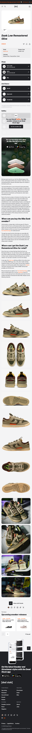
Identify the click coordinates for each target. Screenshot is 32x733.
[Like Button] (30, 44)
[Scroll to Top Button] (29, 648)
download (20, 272)
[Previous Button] (3, 634)
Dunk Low (11, 260)
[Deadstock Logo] (16, 6)
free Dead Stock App (22, 270)
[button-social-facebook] (14, 607)
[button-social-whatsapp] (17, 607)
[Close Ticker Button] (30, 2)
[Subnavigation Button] (2, 6)
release (27, 265)
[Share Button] (24, 44)
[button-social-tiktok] (20, 607)
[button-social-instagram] (11, 607)
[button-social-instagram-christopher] (8, 607)
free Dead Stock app (6, 230)
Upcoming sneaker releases (14, 614)
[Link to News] (5, 6)
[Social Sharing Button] (11, 603)
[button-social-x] (23, 607)
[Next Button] (7, 634)
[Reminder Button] (27, 44)
